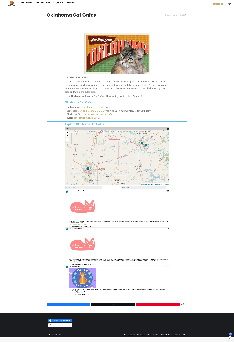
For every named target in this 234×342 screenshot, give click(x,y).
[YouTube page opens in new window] (222, 4)
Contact (70, 3)
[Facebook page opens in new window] (214, 4)
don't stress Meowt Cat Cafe (76, 228)
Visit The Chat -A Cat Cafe (76, 292)
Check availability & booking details (78, 224)
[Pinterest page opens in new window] (219, 4)
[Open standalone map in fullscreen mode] (168, 129)
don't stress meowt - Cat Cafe (76, 191)
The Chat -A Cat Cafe (92, 107)
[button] (142, 143)
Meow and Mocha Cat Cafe (90, 111)
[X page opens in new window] (216, 4)
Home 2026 (40, 3)
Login (229, 4)
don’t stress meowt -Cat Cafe (97, 114)
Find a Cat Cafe (26, 3)
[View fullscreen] (67, 139)
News (48, 3)
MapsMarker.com (145, 184)
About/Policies (57, 3)
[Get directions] (166, 190)
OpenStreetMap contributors (162, 184)
